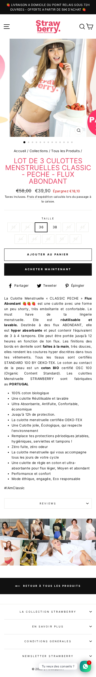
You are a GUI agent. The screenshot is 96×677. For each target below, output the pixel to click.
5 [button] (41, 143)
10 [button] (60, 143)
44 (20, 239)
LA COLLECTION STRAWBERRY (48, 611)
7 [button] (49, 143)
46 (34, 239)
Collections (39, 151)
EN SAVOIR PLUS (48, 626)
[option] (48, 7)
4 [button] (37, 143)
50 (62, 239)
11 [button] (64, 143)
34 (27, 227)
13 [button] (72, 143)
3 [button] (33, 143)
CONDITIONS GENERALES (47, 641)
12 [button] (68, 143)
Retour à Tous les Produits (51, 585)
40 (68, 227)
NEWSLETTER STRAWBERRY (48, 656)
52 (76, 239)
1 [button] (24, 142)
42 (82, 227)
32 (13, 227)
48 (48, 239)
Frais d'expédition (40, 196)
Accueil (20, 151)
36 (41, 227)
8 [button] (52, 143)
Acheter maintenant (48, 269)
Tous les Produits (65, 151)
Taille (48, 218)
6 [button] (45, 143)
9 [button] (56, 143)
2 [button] (29, 143)
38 (55, 227)
